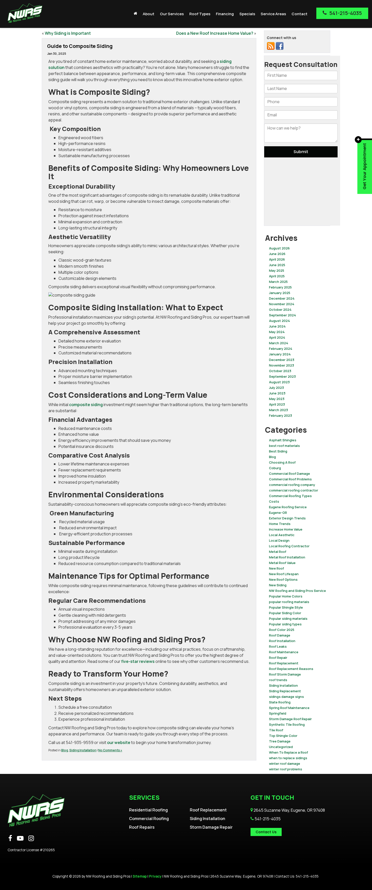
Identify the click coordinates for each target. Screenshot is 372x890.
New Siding (277, 585)
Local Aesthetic (282, 535)
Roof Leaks (278, 646)
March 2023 (278, 410)
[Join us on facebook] (280, 46)
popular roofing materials (289, 602)
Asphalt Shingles (282, 440)
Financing (225, 13)
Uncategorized (281, 746)
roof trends (278, 680)
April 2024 (277, 337)
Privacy (155, 876)
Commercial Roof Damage (289, 473)
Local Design (279, 540)
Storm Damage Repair (211, 827)
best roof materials (284, 445)
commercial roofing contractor (293, 490)
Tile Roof (276, 730)
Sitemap (140, 876)
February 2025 (280, 287)
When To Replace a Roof (288, 752)
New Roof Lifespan (284, 574)
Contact (299, 13)
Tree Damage (280, 741)
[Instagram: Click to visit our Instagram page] (31, 838)
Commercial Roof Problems (290, 479)
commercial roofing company (292, 484)
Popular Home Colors (285, 596)
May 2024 (277, 332)
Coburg (275, 468)
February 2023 (280, 415)
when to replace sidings (288, 758)
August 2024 (279, 320)
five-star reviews (138, 661)
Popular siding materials (288, 618)
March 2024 (278, 343)
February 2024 (280, 348)
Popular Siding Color (285, 613)
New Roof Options (283, 579)
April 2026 (277, 259)
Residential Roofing (148, 810)
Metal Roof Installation (287, 557)
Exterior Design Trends (287, 518)
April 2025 (277, 276)
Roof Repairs (142, 827)
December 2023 (281, 359)
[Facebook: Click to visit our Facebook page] (10, 838)
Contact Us (266, 831)
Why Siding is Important (68, 33)
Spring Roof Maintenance (289, 707)
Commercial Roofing (149, 818)
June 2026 (277, 253)
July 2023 (276, 387)
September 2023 (282, 376)
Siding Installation (82, 750)
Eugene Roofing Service (288, 507)
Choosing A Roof (282, 462)
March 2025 (278, 281)
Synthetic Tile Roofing (287, 724)
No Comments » (110, 750)
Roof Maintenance (283, 652)
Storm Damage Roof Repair (290, 719)
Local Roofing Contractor (289, 546)
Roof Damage (279, 635)
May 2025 (276, 270)
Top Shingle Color (283, 735)
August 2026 (279, 248)
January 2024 (280, 354)
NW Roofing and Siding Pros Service (297, 590)
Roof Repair (278, 657)
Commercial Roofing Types (290, 496)
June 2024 (277, 326)
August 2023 (279, 382)
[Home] (135, 13)
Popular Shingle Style (286, 607)
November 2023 (281, 365)
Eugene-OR (278, 512)
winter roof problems (285, 769)
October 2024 (280, 309)
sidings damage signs (286, 696)
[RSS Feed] (271, 46)
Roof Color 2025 (281, 629)
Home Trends (280, 523)
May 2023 (276, 398)
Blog (64, 750)
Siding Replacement (285, 691)
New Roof (276, 568)
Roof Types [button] (199, 13)
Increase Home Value (285, 529)
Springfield (277, 713)
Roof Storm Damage (285, 674)
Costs (274, 501)
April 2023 (277, 404)
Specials (247, 13)
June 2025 (277, 265)
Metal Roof (277, 551)
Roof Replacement (283, 663)
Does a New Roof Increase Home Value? (214, 33)
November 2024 (281, 304)
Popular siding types (285, 624)
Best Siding (278, 451)
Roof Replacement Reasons (291, 668)
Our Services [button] (172, 13)
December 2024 (282, 298)
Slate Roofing (280, 702)
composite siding (86, 404)
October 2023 (280, 371)
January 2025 (279, 292)
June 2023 (277, 393)
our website (118, 742)
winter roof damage (284, 763)
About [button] (148, 13)
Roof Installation (282, 641)
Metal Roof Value (282, 562)
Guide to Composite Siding (80, 46)
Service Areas (273, 13)
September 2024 (282, 315)
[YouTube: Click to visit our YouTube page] (20, 838)
